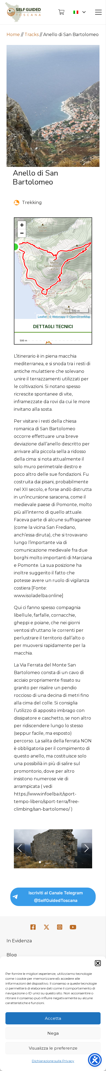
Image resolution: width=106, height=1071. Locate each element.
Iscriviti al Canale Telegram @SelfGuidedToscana (56, 896)
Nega (53, 1033)
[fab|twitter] (46, 927)
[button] (98, 963)
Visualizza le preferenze (53, 1048)
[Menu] (98, 12)
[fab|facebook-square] (33, 927)
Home (13, 34)
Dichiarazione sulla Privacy (53, 1061)
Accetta (53, 1018)
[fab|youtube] (72, 927)
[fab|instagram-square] (59, 927)
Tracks (31, 34)
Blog (12, 954)
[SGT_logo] (22, 12)
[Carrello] (61, 12)
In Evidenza (19, 940)
